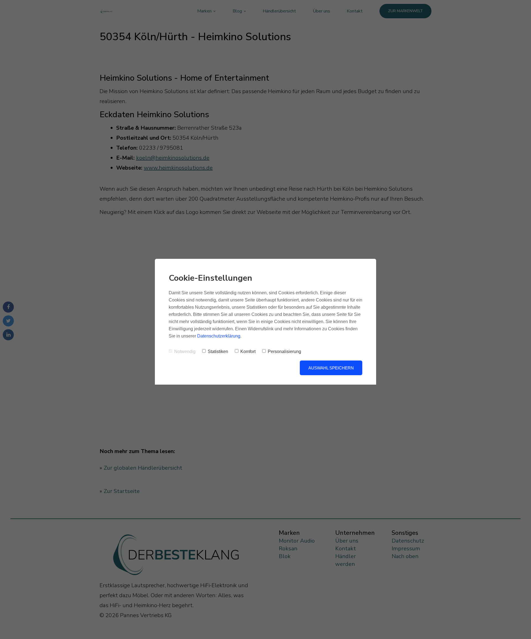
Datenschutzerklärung (218, 336)
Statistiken (218, 351)
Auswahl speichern (331, 367)
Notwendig (185, 351)
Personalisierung (284, 351)
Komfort (248, 351)
